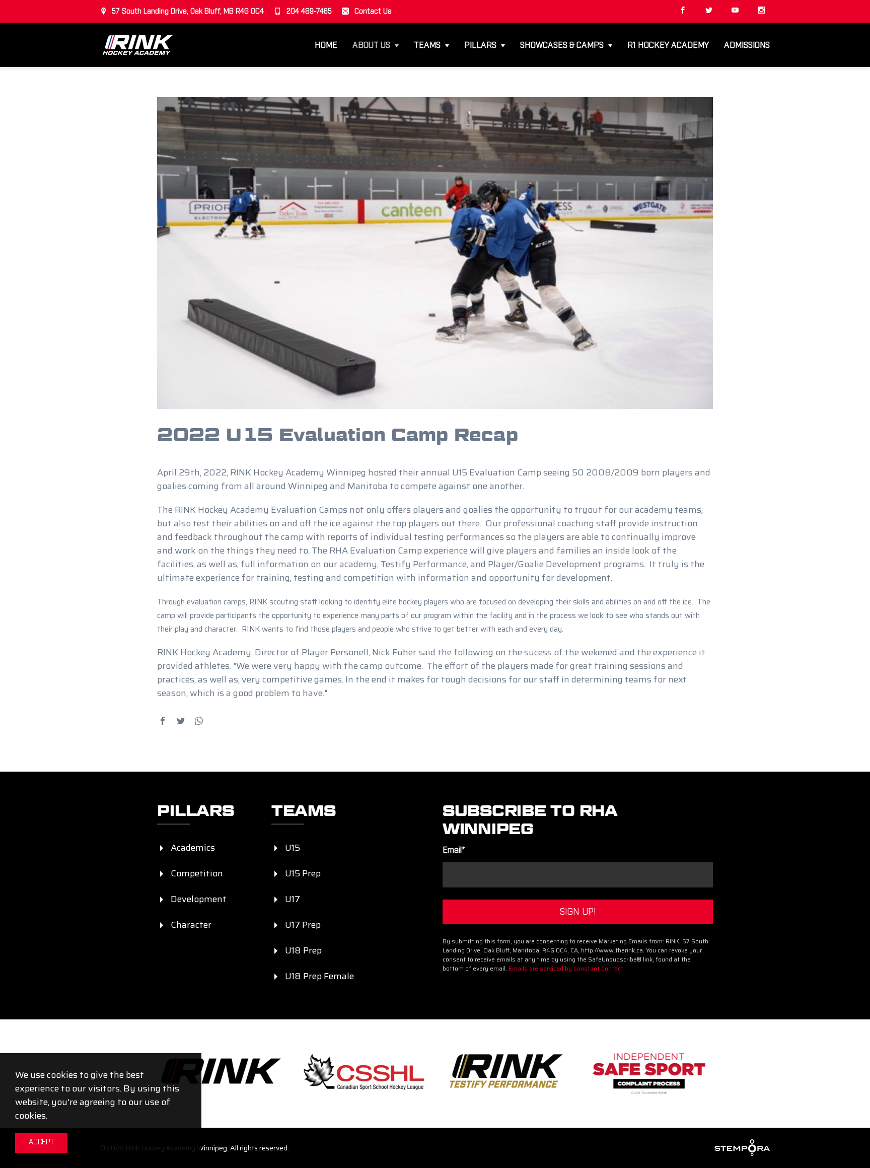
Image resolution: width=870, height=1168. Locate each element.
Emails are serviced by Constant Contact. (567, 968)
